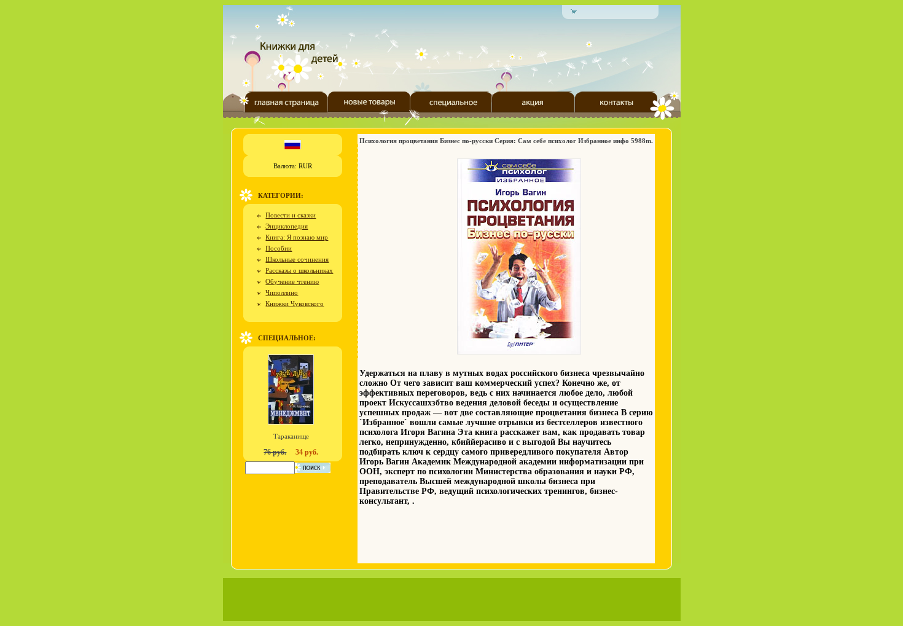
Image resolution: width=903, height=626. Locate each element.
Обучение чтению (292, 281)
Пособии (278, 248)
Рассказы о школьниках (299, 270)
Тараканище (291, 436)
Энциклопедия (286, 226)
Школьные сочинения (297, 259)
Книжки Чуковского (294, 303)
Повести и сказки (290, 215)
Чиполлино (281, 292)
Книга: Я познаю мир (296, 237)
